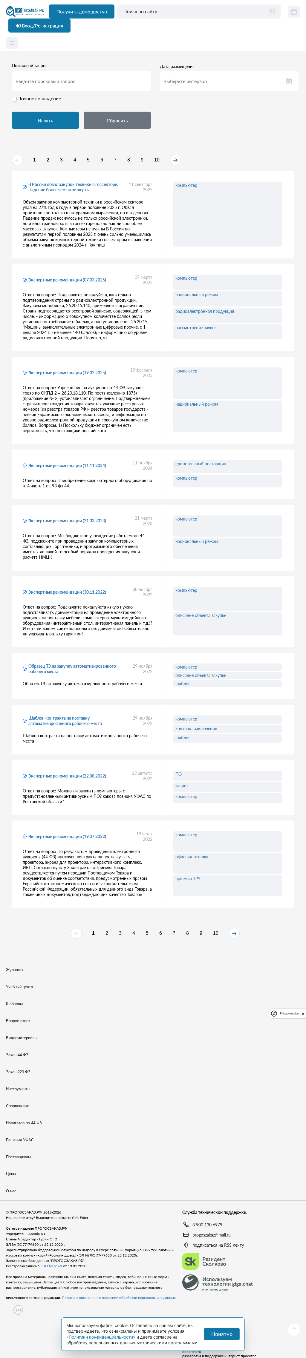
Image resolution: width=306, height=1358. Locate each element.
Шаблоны (14, 1004)
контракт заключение (196, 728)
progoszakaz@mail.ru (211, 1234)
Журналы (14, 970)
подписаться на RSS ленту (218, 1245)
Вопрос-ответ (18, 1021)
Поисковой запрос (30, 65)
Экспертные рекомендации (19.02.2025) (67, 372)
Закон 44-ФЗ (17, 1055)
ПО (178, 774)
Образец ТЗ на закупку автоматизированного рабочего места (72, 668)
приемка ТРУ (188, 878)
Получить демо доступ (81, 11)
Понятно (221, 1334)
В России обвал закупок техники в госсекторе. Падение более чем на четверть (73, 187)
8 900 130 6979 (207, 1224)
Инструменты (18, 1089)
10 (157, 159)
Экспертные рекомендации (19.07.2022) (67, 836)
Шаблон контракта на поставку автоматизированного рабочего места (65, 720)
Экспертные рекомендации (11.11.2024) (67, 465)
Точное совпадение (40, 98)
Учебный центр (19, 987)
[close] (303, 1013)
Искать (45, 120)
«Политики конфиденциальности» (100, 1336)
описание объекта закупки (201, 615)
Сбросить (117, 120)
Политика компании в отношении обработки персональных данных (119, 1297)
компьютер (186, 185)
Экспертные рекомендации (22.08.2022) (67, 775)
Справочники (17, 1106)
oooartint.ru (191, 1352)
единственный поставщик (200, 463)
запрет (181, 785)
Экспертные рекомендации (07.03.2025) (67, 279)
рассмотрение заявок (196, 327)
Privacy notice (289, 1013)
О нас (11, 1191)
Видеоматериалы (21, 1038)
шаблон (183, 683)
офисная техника (191, 856)
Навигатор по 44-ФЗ (24, 1123)
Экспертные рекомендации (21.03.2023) (67, 520)
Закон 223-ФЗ (18, 1072)
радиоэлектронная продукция (204, 311)
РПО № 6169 (51, 1266)
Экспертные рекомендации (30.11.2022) (67, 592)
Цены (11, 1174)
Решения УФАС (20, 1140)
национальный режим (196, 294)
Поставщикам (18, 1157)
